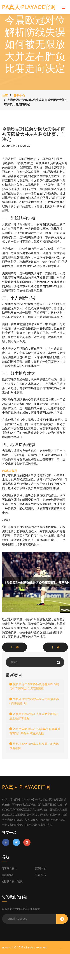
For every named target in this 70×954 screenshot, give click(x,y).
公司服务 (40, 875)
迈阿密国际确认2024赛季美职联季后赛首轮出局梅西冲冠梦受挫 (34, 731)
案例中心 (19, 96)
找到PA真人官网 (12, 881)
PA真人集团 (54, 947)
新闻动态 (8, 875)
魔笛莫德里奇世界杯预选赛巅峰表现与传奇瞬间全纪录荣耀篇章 (34, 686)
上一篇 (14, 647)
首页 (5, 96)
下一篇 (55, 647)
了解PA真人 (9, 868)
